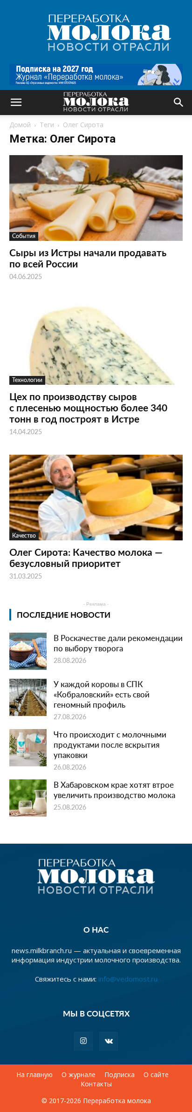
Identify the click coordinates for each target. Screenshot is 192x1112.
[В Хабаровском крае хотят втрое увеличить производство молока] (28, 798)
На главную (34, 1075)
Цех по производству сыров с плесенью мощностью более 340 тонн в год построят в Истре (88, 407)
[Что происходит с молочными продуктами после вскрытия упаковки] (28, 747)
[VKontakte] (108, 1041)
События (23, 236)
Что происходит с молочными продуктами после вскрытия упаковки (110, 744)
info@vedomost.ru (128, 978)
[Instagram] (83, 1041)
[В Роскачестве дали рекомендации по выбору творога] (28, 651)
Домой (20, 124)
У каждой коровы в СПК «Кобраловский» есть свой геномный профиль (102, 694)
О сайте (156, 1075)
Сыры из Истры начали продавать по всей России (87, 258)
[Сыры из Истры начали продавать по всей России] (96, 198)
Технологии (27, 380)
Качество (24, 535)
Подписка (119, 1075)
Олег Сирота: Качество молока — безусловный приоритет (86, 557)
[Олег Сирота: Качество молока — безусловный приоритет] (96, 497)
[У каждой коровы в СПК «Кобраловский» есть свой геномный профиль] (28, 697)
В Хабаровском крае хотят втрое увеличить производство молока (114, 789)
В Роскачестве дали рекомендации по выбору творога (118, 643)
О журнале (79, 1075)
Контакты (96, 1084)
